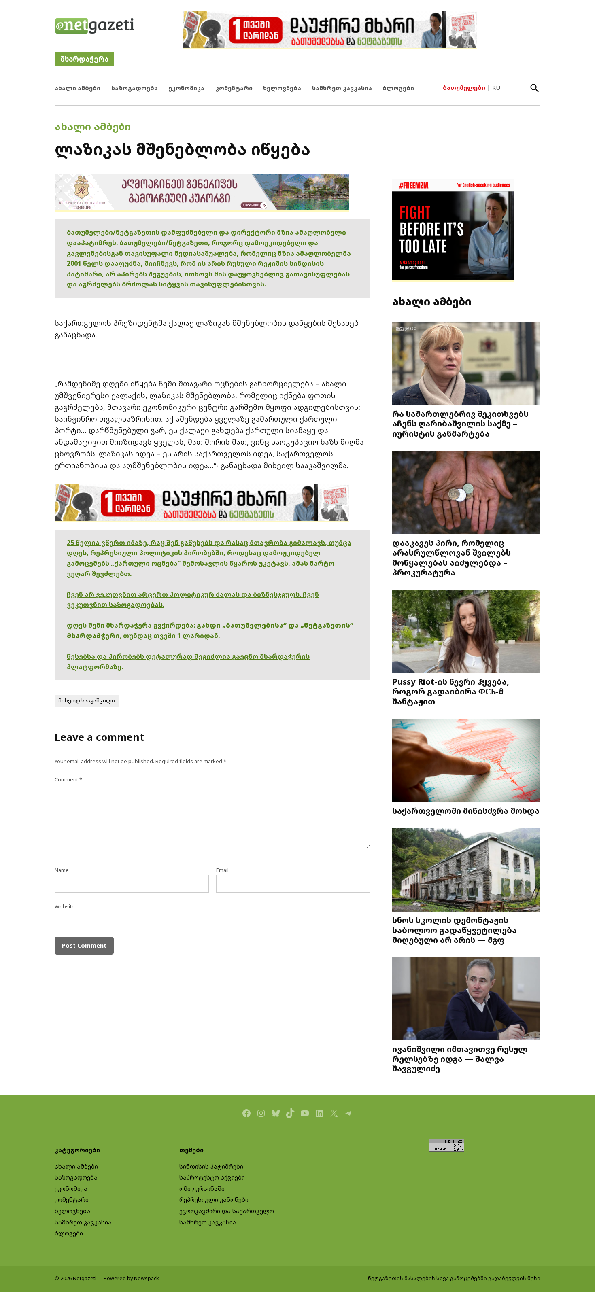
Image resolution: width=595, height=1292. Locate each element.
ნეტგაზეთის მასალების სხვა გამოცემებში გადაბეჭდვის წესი (454, 1278)
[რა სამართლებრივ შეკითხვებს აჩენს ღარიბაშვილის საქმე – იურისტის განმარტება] (466, 364)
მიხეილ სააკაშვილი (86, 700)
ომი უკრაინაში (202, 1188)
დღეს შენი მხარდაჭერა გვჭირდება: (132, 625)
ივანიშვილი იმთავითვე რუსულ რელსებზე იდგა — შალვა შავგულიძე (459, 1058)
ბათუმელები (464, 87)
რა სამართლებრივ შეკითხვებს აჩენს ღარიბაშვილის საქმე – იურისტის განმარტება (460, 423)
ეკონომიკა (186, 88)
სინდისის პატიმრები (211, 1166)
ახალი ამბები (77, 88)
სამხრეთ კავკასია (342, 88)
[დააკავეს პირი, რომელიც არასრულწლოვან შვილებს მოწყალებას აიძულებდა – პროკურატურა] (466, 493)
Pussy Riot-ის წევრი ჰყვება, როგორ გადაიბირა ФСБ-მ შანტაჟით (450, 691)
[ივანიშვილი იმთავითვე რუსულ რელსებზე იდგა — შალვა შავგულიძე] (466, 999)
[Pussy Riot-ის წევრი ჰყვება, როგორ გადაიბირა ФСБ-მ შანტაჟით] (466, 632)
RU (496, 87)
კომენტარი (234, 88)
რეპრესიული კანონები (214, 1199)
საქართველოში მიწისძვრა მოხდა (466, 810)
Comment (68, 779)
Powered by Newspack (131, 1278)
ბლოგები (398, 88)
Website (65, 906)
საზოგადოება (134, 88)
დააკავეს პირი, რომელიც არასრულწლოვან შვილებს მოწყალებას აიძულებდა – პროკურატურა (451, 557)
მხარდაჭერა (84, 59)
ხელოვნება (282, 88)
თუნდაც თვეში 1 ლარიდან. (171, 635)
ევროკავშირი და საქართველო (226, 1211)
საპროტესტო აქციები (212, 1177)
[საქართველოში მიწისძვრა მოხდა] (466, 761)
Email (222, 870)
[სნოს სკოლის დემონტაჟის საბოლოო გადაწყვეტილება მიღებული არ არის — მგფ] (466, 870)
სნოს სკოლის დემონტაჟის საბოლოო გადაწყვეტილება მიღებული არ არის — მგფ (454, 929)
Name (62, 870)
